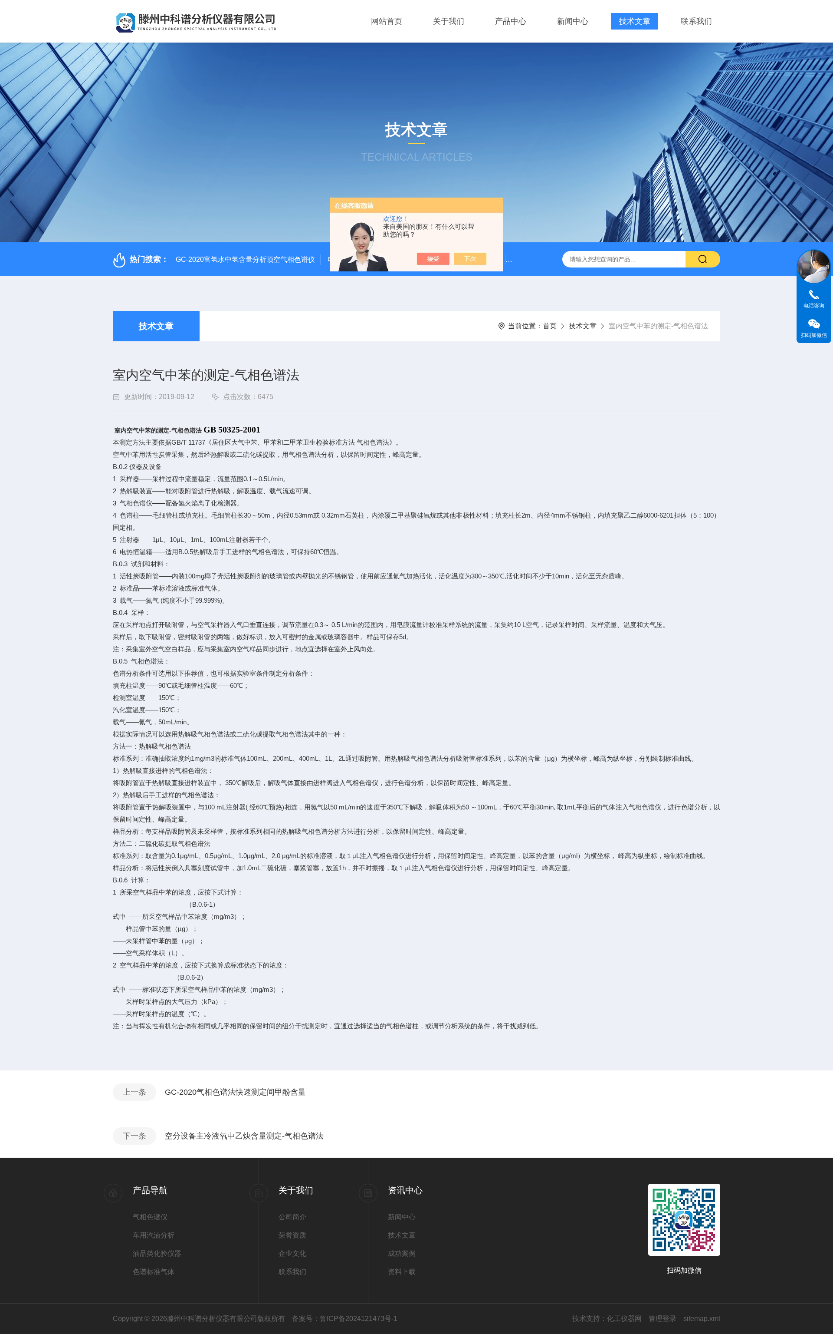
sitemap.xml (701, 1318)
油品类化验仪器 (157, 1253)
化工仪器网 (624, 1318)
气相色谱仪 (150, 1217)
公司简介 (292, 1217)
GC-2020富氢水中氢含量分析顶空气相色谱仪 (245, 259)
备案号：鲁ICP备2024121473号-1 (344, 1318)
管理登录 (662, 1318)
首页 (550, 326)
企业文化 (292, 1253)
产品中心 (510, 21)
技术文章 (634, 21)
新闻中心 (572, 21)
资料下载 (402, 1271)
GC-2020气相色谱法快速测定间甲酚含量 (235, 1092)
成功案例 (402, 1253)
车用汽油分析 (153, 1235)
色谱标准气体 (153, 1271)
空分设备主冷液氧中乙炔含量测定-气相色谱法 (244, 1136)
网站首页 (386, 21)
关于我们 (448, 21)
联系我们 (696, 21)
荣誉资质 (292, 1235)
